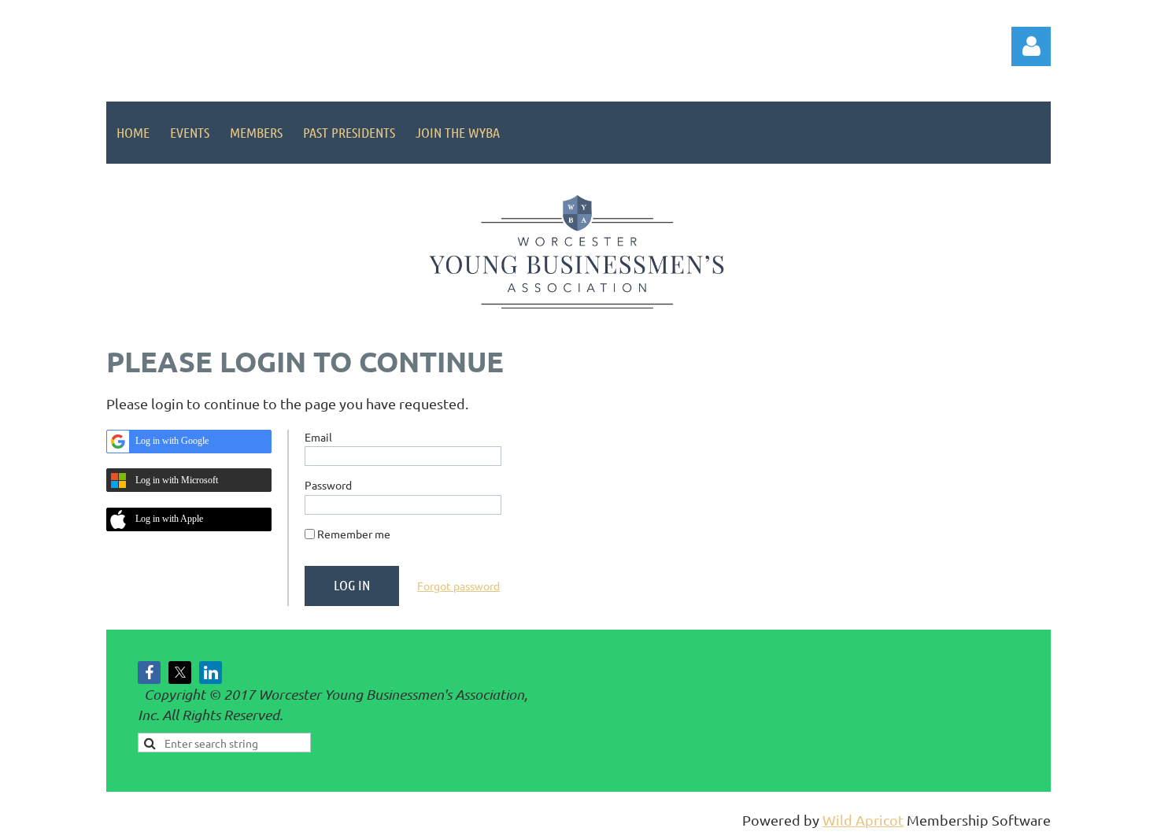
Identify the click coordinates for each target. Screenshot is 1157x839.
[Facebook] (149, 672)
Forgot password (458, 585)
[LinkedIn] (210, 672)
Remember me (353, 534)
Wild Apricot (863, 819)
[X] (179, 672)
